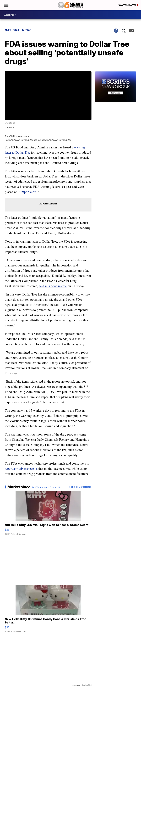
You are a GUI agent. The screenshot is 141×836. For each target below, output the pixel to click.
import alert (28, 192)
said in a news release (53, 286)
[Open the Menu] (6, 5)
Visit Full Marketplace (80, 487)
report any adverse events (21, 468)
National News (18, 30)
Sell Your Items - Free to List (47, 487)
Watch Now (127, 5)
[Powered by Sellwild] (86, 685)
